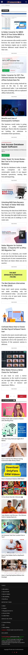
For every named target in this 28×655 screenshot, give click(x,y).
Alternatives (5, 589)
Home (2, 5)
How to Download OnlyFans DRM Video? (12, 479)
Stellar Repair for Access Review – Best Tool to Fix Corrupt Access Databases (13, 161)
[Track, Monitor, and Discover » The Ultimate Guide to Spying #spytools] (14, 506)
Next (21, 396)
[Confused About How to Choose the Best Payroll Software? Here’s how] (14, 314)
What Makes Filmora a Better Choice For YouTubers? (12, 371)
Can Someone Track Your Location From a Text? (13, 536)
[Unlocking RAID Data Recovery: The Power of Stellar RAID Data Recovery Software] (14, 191)
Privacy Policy (6, 613)
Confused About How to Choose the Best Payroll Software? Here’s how (13, 329)
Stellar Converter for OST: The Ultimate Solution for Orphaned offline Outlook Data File (13, 77)
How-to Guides (6, 594)
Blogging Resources (8, 610)
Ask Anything (6, 596)
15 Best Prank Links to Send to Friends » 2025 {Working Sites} (12, 419)
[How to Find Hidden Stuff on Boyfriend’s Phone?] (14, 546)
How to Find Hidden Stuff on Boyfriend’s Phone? (12, 556)
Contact (4, 608)
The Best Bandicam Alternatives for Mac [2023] (13, 284)
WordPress (5, 599)
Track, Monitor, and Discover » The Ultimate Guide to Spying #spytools (13, 516)
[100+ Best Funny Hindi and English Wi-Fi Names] (14, 430)
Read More (14, 53)
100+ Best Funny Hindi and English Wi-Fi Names (12, 439)
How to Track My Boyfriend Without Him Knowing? (12, 576)
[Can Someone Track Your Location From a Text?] (14, 526)
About (3, 606)
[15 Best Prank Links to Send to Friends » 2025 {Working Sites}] (14, 410)
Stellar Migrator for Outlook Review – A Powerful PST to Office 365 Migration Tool (13, 248)
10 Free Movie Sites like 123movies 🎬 (12, 497)
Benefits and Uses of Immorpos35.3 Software (10, 119)
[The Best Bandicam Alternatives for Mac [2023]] (14, 275)
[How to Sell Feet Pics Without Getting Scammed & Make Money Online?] (14, 450)
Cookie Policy (5, 615)
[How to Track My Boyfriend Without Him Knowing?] (14, 566)
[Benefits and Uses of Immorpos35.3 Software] (14, 107)
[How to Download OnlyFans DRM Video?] (14, 470)
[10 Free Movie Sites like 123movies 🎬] (14, 488)
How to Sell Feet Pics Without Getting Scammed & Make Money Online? (12, 459)
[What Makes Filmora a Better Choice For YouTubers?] (14, 359)
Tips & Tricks (6, 591)
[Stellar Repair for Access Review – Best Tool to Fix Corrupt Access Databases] (14, 148)
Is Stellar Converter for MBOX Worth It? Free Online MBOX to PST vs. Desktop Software (12, 34)
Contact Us (4, 630)
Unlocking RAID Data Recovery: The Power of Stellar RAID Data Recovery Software (12, 204)
